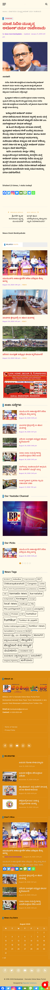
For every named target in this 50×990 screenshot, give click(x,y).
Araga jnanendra (29, 579)
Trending (8, 18)
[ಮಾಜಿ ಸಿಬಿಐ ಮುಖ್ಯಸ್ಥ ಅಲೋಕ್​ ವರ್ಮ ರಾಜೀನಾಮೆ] (25, 56)
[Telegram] (29, 193)
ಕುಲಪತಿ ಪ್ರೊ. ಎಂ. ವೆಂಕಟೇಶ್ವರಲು (17, 635)
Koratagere (21, 599)
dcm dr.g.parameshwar (17, 589)
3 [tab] (25, 563)
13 (25, 940)
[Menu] (4, 4)
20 (25, 945)
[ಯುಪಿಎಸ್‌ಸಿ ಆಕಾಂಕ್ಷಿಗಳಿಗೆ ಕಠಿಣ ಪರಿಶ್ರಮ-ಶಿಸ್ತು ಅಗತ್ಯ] (25, 263)
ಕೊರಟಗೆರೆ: (38, 635)
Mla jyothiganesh (12, 609)
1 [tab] (20, 563)
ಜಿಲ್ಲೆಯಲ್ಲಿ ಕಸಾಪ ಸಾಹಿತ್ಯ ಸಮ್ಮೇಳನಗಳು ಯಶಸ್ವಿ (29, 802)
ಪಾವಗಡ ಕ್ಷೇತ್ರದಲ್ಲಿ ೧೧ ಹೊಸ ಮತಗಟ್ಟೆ (18, 318)
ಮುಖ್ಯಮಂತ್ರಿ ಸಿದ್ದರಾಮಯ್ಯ (11, 661)
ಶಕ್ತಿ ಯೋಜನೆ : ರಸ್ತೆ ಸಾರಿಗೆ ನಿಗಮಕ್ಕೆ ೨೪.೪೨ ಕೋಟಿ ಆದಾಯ (33, 788)
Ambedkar (17, 579)
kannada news (18, 593)
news (24, 285)
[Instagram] (13, 193)
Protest (14, 614)
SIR (22, 614)
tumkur (10, 620)
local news (10, 604)
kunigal (32, 599)
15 (37, 940)
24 (6, 949)
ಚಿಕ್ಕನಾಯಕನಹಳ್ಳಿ (11, 640)
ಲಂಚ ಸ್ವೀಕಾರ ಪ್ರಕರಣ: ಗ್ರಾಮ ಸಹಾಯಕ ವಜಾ (31, 482)
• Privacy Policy (9, 730)
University (20, 631)
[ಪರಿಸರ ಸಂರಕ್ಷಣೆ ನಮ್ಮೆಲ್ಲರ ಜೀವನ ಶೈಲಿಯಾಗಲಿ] (25, 338)
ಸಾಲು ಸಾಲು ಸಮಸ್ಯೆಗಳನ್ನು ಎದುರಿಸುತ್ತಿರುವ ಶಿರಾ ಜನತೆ (30, 454)
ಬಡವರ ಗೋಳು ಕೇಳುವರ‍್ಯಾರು (31, 762)
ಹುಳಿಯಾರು (26, 661)
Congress (32, 584)
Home (5, 11)
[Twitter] (9, 193)
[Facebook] (4, 193)
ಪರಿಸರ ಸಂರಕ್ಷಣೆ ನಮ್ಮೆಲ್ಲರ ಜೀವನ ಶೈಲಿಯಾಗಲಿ (23, 354)
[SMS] (25, 193)
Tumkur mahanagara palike (15, 626)
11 (12, 940)
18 (12, 945)
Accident (7, 579)
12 (18, 940)
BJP (39, 579)
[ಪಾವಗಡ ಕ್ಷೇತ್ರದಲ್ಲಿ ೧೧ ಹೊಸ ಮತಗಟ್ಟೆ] (25, 302)
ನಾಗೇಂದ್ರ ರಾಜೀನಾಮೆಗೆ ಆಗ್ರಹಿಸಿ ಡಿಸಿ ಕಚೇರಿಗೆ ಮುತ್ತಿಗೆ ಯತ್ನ (32, 468)
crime (42, 584)
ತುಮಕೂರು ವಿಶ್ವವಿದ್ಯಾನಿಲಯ (16, 656)
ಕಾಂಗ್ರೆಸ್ (28, 631)
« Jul (4, 958)
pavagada (38, 609)
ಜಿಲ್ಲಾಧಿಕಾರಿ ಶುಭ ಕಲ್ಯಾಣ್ (18, 645)
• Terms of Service (10, 727)
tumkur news (37, 626)
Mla (32, 604)
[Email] (21, 193)
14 (31, 940)
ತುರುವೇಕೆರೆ (36, 656)
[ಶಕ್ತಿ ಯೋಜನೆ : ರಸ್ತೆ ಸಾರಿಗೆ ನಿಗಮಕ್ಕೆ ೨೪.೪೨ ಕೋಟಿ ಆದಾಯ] (10, 790)
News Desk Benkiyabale (13, 34)
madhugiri (24, 604)
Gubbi (42, 589)
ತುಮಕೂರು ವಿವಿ (26, 651)
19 (18, 945)
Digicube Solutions (30, 983)
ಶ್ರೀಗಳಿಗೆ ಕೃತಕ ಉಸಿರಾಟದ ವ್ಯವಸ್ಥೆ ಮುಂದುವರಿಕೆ (16, 219)
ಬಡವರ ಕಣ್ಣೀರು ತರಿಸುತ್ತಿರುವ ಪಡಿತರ (30, 775)
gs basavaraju (32, 589)
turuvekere (9, 631)
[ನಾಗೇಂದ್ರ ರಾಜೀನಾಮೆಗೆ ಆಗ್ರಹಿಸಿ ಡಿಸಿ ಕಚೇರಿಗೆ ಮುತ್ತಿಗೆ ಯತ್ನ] (10, 470)
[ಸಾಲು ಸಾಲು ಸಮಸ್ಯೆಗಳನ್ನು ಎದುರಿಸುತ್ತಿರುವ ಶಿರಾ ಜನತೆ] (10, 456)
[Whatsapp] (33, 193)
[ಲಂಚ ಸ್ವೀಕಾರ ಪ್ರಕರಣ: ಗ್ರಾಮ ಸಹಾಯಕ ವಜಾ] (10, 484)
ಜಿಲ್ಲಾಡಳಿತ (26, 640)
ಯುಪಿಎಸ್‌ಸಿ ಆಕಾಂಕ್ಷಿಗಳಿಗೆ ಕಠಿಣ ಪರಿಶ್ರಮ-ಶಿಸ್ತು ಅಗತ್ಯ (23, 280)
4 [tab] (27, 563)
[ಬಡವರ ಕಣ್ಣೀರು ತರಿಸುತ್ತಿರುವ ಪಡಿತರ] (10, 776)
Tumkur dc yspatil (28, 620)
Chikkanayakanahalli (14, 584)
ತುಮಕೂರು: (10, 651)
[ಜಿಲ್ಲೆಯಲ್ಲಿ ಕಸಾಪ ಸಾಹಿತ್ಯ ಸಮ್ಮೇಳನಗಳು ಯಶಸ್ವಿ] (10, 804)
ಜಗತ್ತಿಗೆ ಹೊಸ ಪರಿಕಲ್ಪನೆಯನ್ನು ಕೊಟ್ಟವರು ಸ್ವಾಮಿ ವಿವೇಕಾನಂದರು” (37, 219)
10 (6, 940)
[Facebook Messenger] (17, 193)
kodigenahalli (8, 599)
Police (6, 614)
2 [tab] (22, 563)
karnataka (36, 593)
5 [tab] (30, 563)
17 (6, 945)
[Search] (46, 4)
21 (31, 945)
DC (5, 588)
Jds (5, 593)
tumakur (31, 614)
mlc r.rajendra (27, 609)
